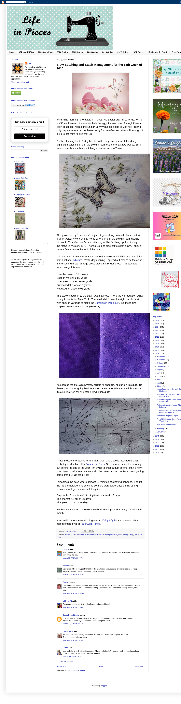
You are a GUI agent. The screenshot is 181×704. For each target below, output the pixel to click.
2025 (157, 324)
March (159, 386)
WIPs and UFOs (26, 52)
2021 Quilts (137, 52)
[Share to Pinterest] (92, 531)
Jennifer (66, 566)
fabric (99, 535)
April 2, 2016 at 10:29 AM (72, 657)
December (161, 356)
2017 (157, 350)
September (161, 366)
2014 (157, 439)
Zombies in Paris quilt (107, 303)
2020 (157, 340)
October (160, 363)
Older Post (139, 667)
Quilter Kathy (68, 631)
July (159, 373)
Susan (65, 648)
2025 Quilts (77, 52)
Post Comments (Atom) (76, 671)
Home (12, 52)
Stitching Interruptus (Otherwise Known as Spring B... (169, 411)
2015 (157, 436)
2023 (157, 330)
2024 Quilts (92, 52)
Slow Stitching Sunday (125, 535)
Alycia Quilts (19, 161)
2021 (157, 337)
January (160, 432)
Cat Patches (19, 212)
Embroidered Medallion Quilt (86, 535)
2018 (157, 347)
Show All (45, 244)
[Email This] (82, 531)
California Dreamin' (22, 195)
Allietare (77, 260)
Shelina (66, 549)
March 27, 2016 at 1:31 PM (73, 624)
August (160, 370)
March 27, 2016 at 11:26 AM (73, 575)
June (159, 376)
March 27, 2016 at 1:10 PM (73, 607)
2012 (157, 446)
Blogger (104, 686)
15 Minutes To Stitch (157, 52)
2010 (157, 453)
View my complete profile (21, 82)
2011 (157, 449)
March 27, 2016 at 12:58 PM (73, 593)
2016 (157, 354)
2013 (157, 443)
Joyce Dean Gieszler (71, 615)
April (159, 383)
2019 (157, 344)
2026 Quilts (62, 52)
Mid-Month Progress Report (167, 416)
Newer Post (61, 667)
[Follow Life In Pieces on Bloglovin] (23, 106)
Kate (29, 63)
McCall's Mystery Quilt (109, 535)
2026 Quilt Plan (45, 52)
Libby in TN (67, 601)
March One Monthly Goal (166, 424)
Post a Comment (66, 662)
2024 (157, 327)
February (161, 429)
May (159, 380)
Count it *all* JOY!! (21, 228)
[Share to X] (87, 531)
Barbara (66, 582)
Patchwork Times (90, 523)
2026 (157, 320)
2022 (157, 334)
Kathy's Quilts (109, 520)
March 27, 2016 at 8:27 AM (73, 558)
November (161, 360)
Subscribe (30, 136)
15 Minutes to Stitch (70, 535)
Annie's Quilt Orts (21, 178)
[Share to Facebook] (90, 531)
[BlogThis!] (84, 531)
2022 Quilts (122, 52)
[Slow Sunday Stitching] (170, 288)
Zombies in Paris (95, 464)
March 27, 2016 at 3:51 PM (73, 640)
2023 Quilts (107, 52)
